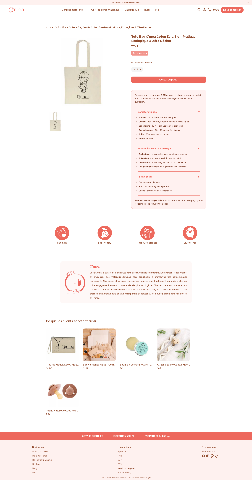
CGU (119, 464)
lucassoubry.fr (145, 478)
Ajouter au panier (168, 79)
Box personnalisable (42, 460)
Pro (157, 9)
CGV (119, 460)
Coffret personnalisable (105, 9)
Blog (147, 9)
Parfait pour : (169, 176)
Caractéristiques (169, 111)
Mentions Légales (126, 468)
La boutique (132, 9)
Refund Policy (124, 472)
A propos (121, 451)
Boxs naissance (39, 456)
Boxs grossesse (40, 451)
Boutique (63, 27)
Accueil (50, 27)
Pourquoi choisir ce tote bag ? (169, 148)
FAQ (119, 456)
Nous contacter (232, 9)
